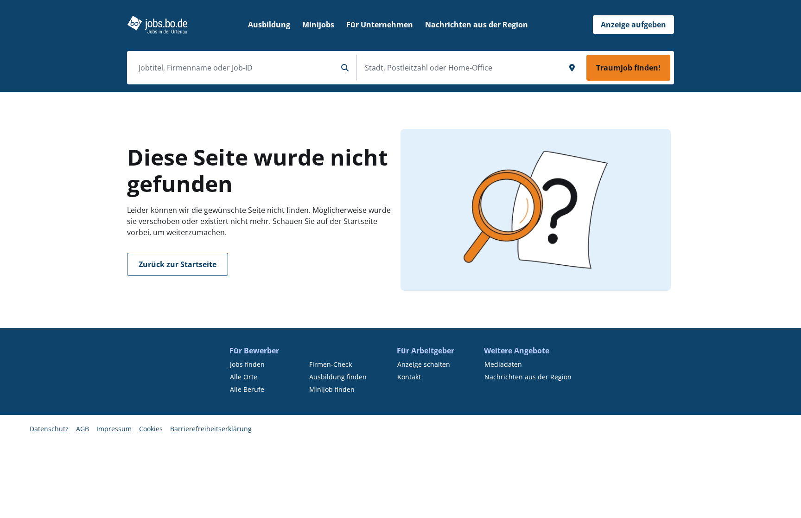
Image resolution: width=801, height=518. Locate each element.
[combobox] (234, 67)
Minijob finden (332, 389)
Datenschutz (49, 428)
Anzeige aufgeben (633, 24)
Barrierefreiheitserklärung (211, 428)
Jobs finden (247, 364)
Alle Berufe (247, 389)
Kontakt (409, 376)
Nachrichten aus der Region (528, 376)
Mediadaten (503, 364)
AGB (82, 428)
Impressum (114, 428)
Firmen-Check (330, 364)
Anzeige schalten (423, 364)
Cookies (151, 428)
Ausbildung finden (338, 376)
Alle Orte (243, 376)
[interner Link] (157, 24)
